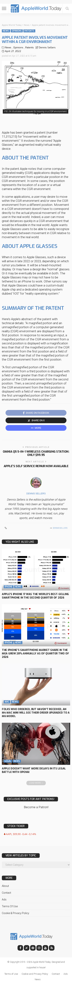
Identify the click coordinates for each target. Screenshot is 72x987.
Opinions (17, 30)
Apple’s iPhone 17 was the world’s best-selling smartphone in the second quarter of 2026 (35, 595)
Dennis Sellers (47, 47)
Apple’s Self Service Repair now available (36, 466)
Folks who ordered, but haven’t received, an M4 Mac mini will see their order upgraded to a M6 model (36, 712)
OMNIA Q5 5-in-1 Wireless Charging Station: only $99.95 (36, 453)
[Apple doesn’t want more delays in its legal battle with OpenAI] (36, 744)
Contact (6, 892)
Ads (4, 899)
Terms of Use (10, 906)
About (5, 885)
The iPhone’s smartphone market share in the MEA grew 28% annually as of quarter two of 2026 (35, 653)
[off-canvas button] (4, 8)
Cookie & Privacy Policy (15, 913)
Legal (8, 761)
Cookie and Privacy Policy (35, 973)
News (6, 30)
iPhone (9, 586)
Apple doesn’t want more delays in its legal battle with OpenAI (34, 770)
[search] (67, 8)
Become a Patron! (36, 807)
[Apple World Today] (36, 8)
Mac (7, 701)
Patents (29, 30)
